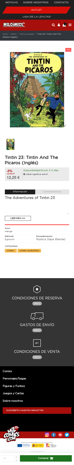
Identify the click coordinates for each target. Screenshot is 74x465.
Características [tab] (52, 192)
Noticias (11, 2)
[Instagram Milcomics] (47, 434)
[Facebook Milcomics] (53, 434)
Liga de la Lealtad (37, 17)
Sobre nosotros (35, 2)
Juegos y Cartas (13, 393)
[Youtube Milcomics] (60, 434)
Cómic (11, 251)
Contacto (61, 2)
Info (37, 303)
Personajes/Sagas (14, 378)
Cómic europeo (29, 251)
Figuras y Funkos (14, 386)
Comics (7, 371)
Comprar (43, 458)
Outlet (36, 10)
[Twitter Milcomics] (67, 434)
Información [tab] (20, 192)
